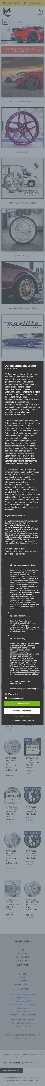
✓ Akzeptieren (22, 703)
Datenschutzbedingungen (22, 721)
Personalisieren (22, 716)
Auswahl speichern (22, 711)
